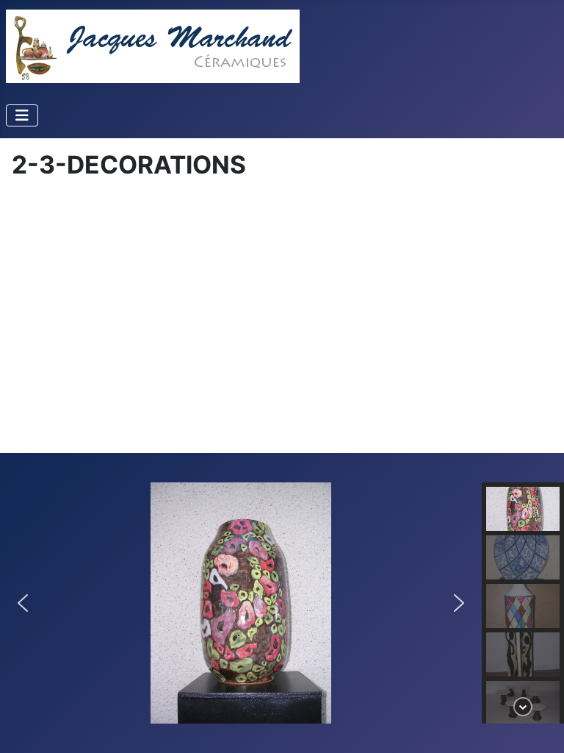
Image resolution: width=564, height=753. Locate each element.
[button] (23, 603)
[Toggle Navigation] (22, 115)
